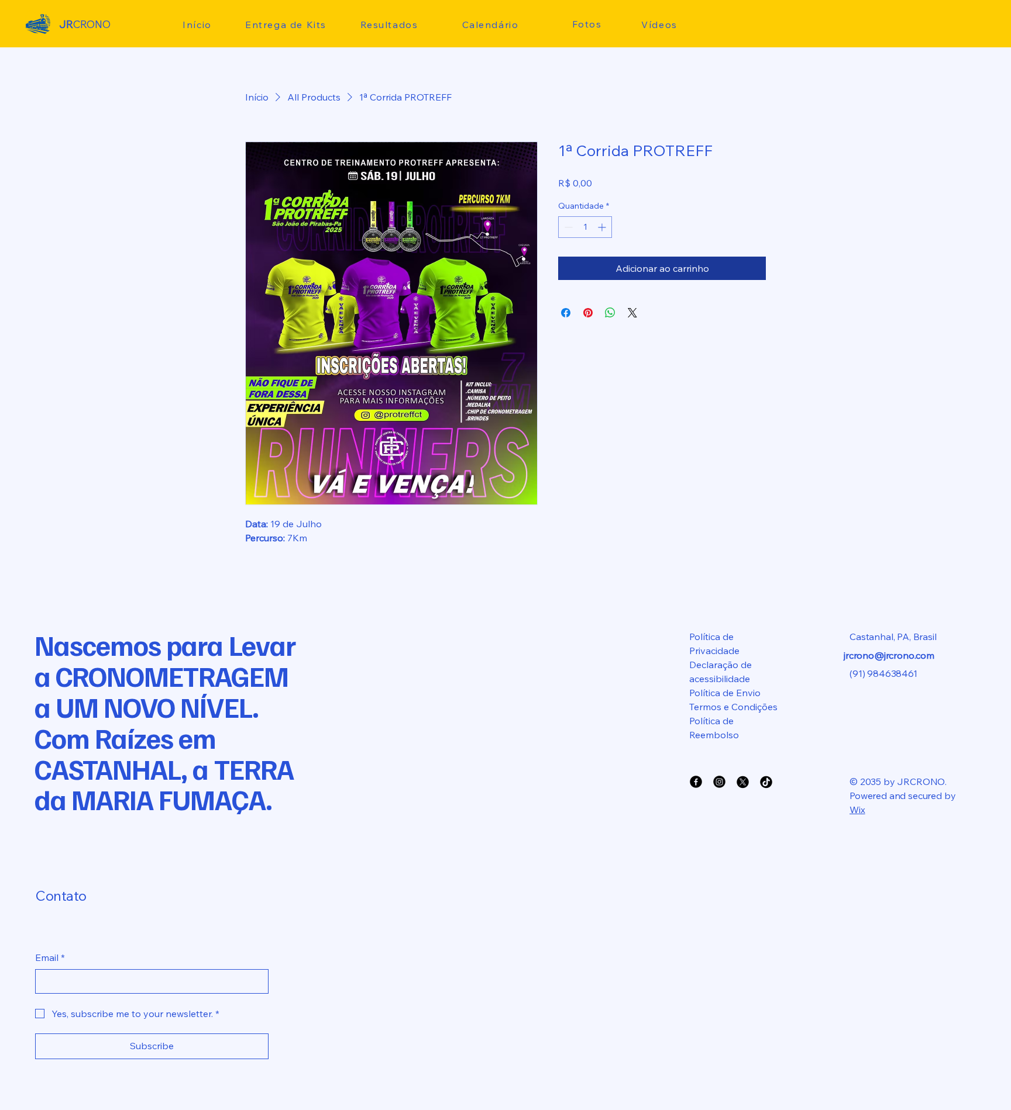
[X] (742, 781)
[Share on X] (632, 313)
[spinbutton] (585, 227)
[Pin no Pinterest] (588, 313)
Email (50, 957)
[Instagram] (719, 781)
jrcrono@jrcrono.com (889, 655)
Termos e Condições (733, 707)
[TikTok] (766, 781)
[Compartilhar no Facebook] (566, 313)
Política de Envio (725, 692)
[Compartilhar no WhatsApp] (610, 313)
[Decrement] (567, 227)
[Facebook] (696, 781)
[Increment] (603, 227)
